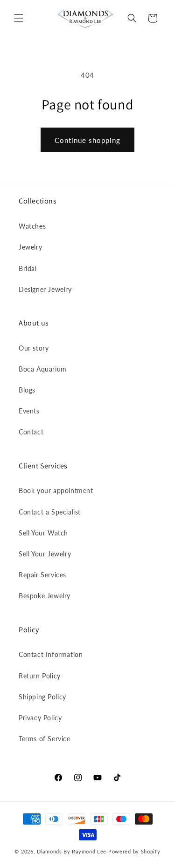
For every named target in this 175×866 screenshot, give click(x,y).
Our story (34, 348)
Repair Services (42, 575)
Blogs (27, 390)
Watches (32, 226)
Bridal (28, 268)
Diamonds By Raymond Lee (71, 851)
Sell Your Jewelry (45, 554)
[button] (18, 18)
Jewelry (30, 247)
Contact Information (51, 654)
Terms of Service (44, 739)
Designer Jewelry (45, 289)
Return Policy (40, 676)
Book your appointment (56, 490)
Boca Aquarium (43, 369)
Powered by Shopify (134, 851)
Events (29, 411)
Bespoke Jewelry (44, 596)
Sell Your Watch (43, 533)
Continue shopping (87, 140)
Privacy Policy (40, 718)
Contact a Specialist (50, 512)
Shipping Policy (42, 697)
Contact (31, 432)
